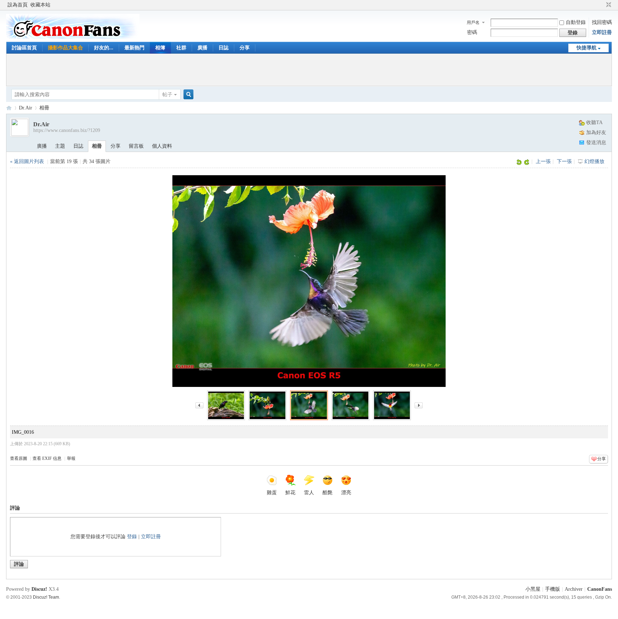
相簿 (160, 47)
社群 (181, 47)
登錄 (132, 536)
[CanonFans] (72, 37)
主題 (60, 146)
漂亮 (346, 492)
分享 (245, 47)
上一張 (543, 161)
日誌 (224, 47)
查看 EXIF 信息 (47, 458)
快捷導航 (587, 47)
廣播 (202, 47)
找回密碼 (602, 22)
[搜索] (187, 94)
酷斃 (328, 492)
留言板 (136, 146)
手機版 (552, 589)
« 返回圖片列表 (27, 161)
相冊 (44, 107)
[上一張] (199, 404)
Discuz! (39, 589)
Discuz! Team (46, 597)
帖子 (167, 94)
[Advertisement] (309, 70)
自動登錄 (576, 22)
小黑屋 (532, 589)
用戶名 (473, 22)
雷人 (309, 492)
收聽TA (594, 122)
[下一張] (419, 404)
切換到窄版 (608, 5)
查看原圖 (18, 458)
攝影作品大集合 (65, 47)
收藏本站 (40, 5)
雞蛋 (272, 492)
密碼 (472, 32)
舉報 (71, 458)
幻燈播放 (594, 161)
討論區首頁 (24, 47)
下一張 (564, 161)
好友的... (103, 47)
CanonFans (9, 108)
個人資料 (162, 146)
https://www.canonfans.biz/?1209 (66, 130)
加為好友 (596, 132)
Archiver (574, 589)
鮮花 (290, 492)
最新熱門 (134, 47)
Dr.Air (25, 107)
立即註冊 (602, 32)
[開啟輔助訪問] (602, 5)
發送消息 (596, 142)
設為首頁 (18, 5)
